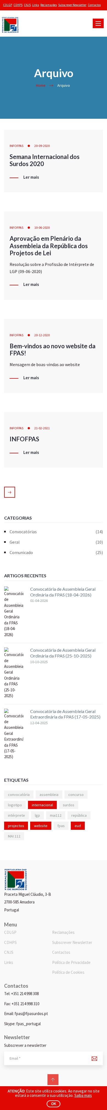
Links (35, 5)
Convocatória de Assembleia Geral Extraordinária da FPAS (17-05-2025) (65, 714)
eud (78, 825)
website (40, 825)
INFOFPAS (16, 146)
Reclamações (48, 5)
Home (41, 85)
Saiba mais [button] (83, 1095)
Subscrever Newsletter (72, 5)
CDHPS (17, 5)
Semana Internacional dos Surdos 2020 (45, 160)
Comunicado (56, 552)
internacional (42, 804)
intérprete (16, 815)
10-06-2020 (42, 227)
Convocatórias (56, 531)
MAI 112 (14, 836)
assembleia (49, 794)
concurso (76, 794)
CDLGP (7, 5)
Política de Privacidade (71, 962)
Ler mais (31, 177)
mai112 (55, 815)
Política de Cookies (68, 972)
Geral (56, 542)
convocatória (19, 794)
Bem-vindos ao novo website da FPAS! (52, 349)
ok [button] (53, 1103)
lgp (37, 815)
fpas (61, 825)
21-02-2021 (42, 428)
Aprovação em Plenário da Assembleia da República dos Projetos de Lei (49, 246)
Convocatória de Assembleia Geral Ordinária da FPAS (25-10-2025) (62, 652)
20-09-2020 (42, 146)
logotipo (15, 804)
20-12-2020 (42, 335)
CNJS (27, 5)
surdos (68, 804)
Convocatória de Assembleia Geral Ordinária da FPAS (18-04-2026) (62, 591)
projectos (16, 825)
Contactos (94, 5)
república (79, 815)
